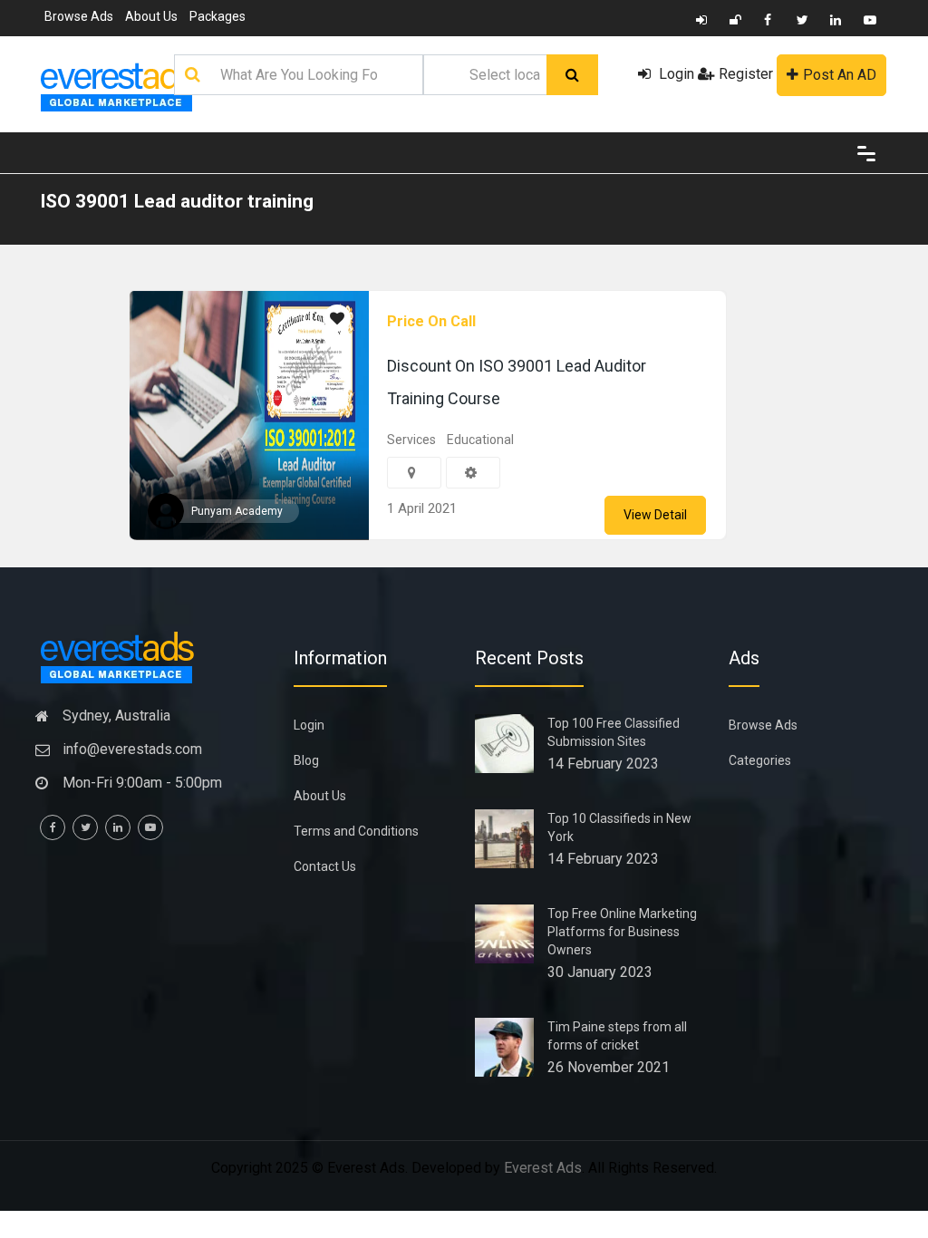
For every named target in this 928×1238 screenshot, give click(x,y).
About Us (151, 16)
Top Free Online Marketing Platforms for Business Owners (622, 931)
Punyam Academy (237, 511)
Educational (480, 439)
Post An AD (839, 74)
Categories (760, 760)
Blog (306, 760)
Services (411, 439)
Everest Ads (543, 1167)
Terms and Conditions (356, 831)
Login (674, 73)
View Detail (655, 515)
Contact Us (325, 866)
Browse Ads (78, 16)
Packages (217, 16)
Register (746, 73)
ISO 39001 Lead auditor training (177, 201)
